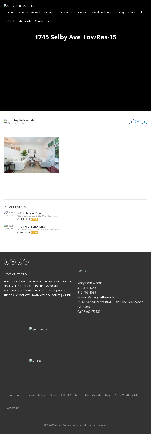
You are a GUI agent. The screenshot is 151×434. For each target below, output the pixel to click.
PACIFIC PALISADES (50, 281)
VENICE (56, 295)
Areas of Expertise (16, 274)
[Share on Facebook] (131, 121)
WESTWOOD (10, 290)
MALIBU (67, 295)
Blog (122, 12)
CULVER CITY (23, 295)
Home (11, 12)
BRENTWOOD (11, 281)
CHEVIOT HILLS (47, 290)
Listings (49, 12)
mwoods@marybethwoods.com (98, 297)
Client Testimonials (19, 21)
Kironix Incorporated (96, 425)
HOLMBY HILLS (30, 286)
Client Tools (135, 12)
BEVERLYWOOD (28, 290)
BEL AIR (67, 281)
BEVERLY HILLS (12, 286)
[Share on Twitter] (138, 121)
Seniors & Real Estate (75, 12)
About (21, 395)
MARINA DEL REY (41, 295)
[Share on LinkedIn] (144, 121)
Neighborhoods (102, 12)
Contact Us (42, 21)
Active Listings (37, 395)
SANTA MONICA (29, 281)
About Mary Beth (30, 12)
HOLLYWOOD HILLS (50, 286)
